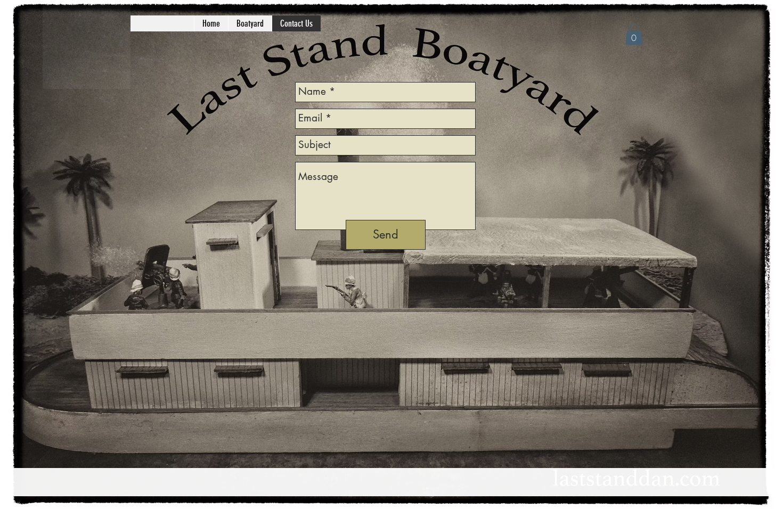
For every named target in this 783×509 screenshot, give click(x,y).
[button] (634, 34)
